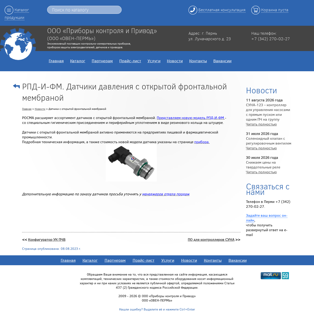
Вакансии (222, 60)
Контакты (198, 60)
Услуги (154, 60)
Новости (175, 60)
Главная (56, 60)
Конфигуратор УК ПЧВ (47, 239)
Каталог (77, 60)
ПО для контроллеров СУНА (211, 239)
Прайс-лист (130, 60)
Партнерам (102, 60)
